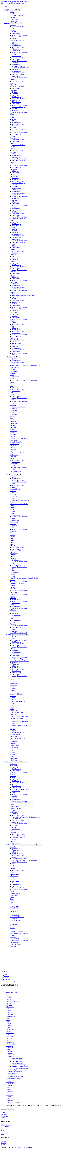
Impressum (4, 1114)
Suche (2, 1134)
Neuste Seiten (5, 1126)
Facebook (3, 1141)
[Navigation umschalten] (23, 3)
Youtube (3, 1143)
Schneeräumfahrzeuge (10, 992)
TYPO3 (8, 1147)
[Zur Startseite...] (11, 3)
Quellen (3, 1117)
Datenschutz (4, 1116)
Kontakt (3, 1112)
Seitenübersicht (5, 1125)
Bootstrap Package (22, 1147)
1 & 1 (31, 1147)
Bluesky (3, 1144)
